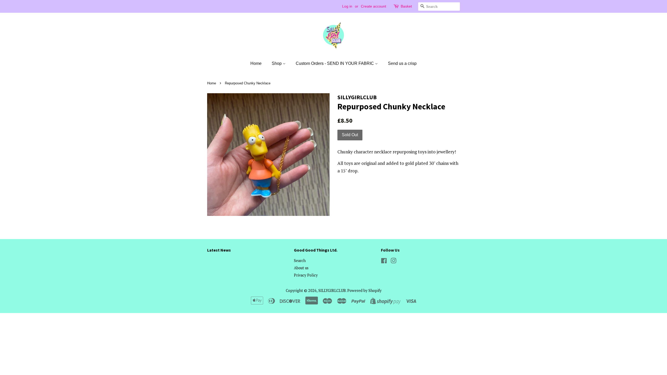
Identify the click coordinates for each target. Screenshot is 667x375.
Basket (406, 6)
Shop (277, 63)
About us (301, 267)
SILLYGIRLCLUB (332, 290)
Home (256, 63)
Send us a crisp (402, 63)
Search (300, 260)
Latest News (219, 250)
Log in (347, 6)
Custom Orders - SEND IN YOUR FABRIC (335, 63)
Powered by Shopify (364, 290)
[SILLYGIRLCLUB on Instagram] (393, 261)
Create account (373, 6)
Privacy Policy (306, 275)
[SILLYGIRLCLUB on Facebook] (384, 261)
